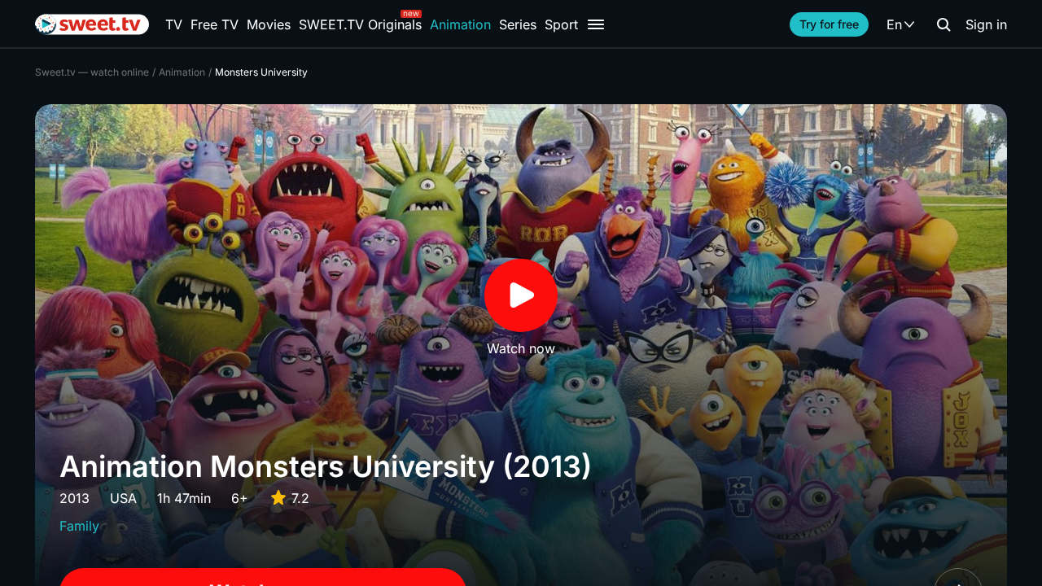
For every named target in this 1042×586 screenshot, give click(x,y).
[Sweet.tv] (92, 24)
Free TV (214, 24)
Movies (269, 24)
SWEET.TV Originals (360, 24)
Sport (561, 24)
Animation (460, 24)
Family (79, 526)
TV (173, 24)
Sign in (986, 24)
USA (123, 498)
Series (517, 24)
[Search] (943, 24)
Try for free (829, 24)
